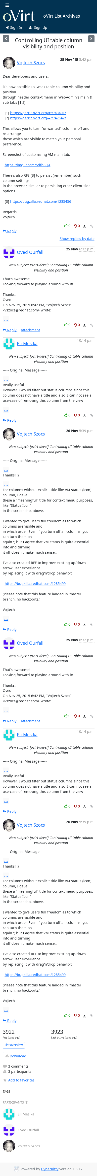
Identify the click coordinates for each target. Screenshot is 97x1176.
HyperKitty (49, 1169)
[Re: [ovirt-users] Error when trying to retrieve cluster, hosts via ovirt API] (6, 38)
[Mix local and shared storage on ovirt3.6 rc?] (91, 38)
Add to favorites (21, 1080)
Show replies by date (77, 238)
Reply (11, 231)
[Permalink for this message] (92, 226)
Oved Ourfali (30, 252)
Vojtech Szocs (31, 63)
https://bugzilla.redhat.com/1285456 (40, 201)
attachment (30, 330)
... (6, 319)
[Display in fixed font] (84, 226)
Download (17, 1056)
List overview (14, 1045)
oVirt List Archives (61, 16)
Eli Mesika (27, 343)
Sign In (15, 27)
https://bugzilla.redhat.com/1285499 (35, 583)
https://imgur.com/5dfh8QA (27, 165)
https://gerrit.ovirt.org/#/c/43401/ (38, 112)
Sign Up (40, 27)
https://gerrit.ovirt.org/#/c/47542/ (38, 118)
